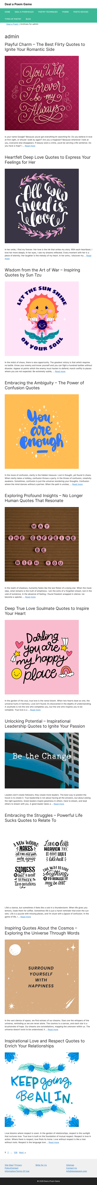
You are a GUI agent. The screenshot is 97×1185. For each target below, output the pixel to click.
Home (7, 12)
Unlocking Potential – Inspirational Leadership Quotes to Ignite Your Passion (45, 724)
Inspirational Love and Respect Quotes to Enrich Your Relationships (45, 1043)
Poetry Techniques (48, 12)
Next (22, 1152)
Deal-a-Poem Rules (24, 12)
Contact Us (71, 1168)
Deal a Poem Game (18, 4)
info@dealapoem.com (76, 1171)
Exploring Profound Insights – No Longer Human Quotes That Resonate (44, 498)
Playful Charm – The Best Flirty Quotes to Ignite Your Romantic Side (45, 47)
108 (16, 1152)
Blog (28, 19)
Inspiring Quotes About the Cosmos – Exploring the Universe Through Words (42, 930)
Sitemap (70, 1165)
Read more (30, 146)
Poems (65, 12)
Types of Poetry (13, 19)
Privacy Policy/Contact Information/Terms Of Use (17, 1168)
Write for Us (41, 1165)
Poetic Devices (80, 12)
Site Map (9, 1165)
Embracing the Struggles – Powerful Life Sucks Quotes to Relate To (43, 818)
